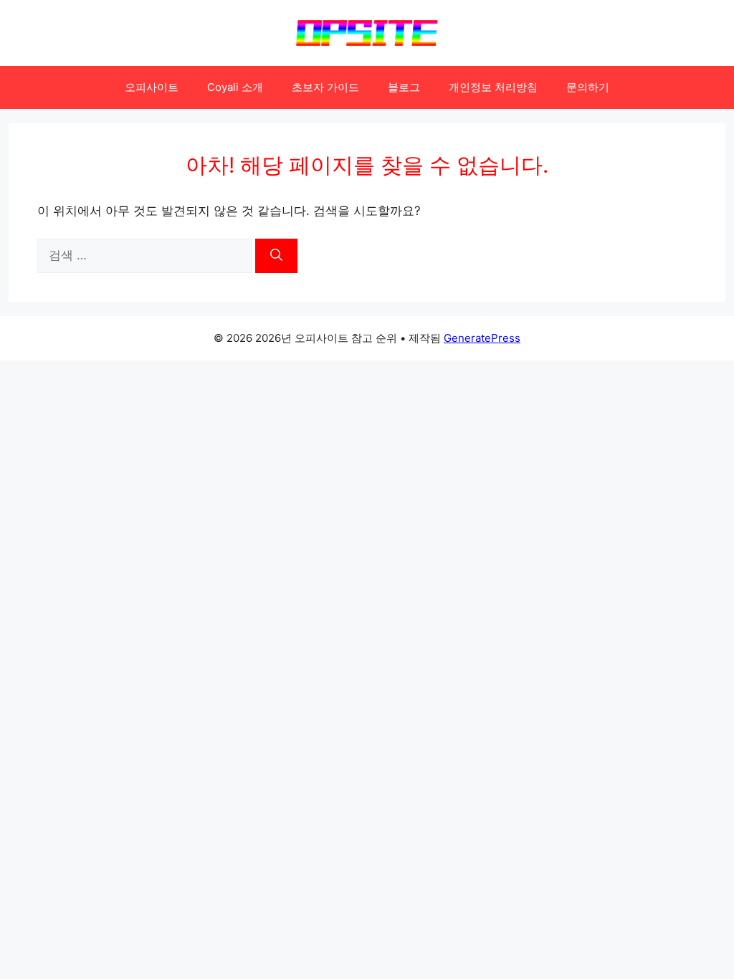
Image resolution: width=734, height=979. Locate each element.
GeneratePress (482, 338)
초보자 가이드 (325, 87)
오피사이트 (151, 87)
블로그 (404, 87)
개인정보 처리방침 (493, 87)
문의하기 (587, 87)
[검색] (276, 256)
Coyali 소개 (235, 87)
